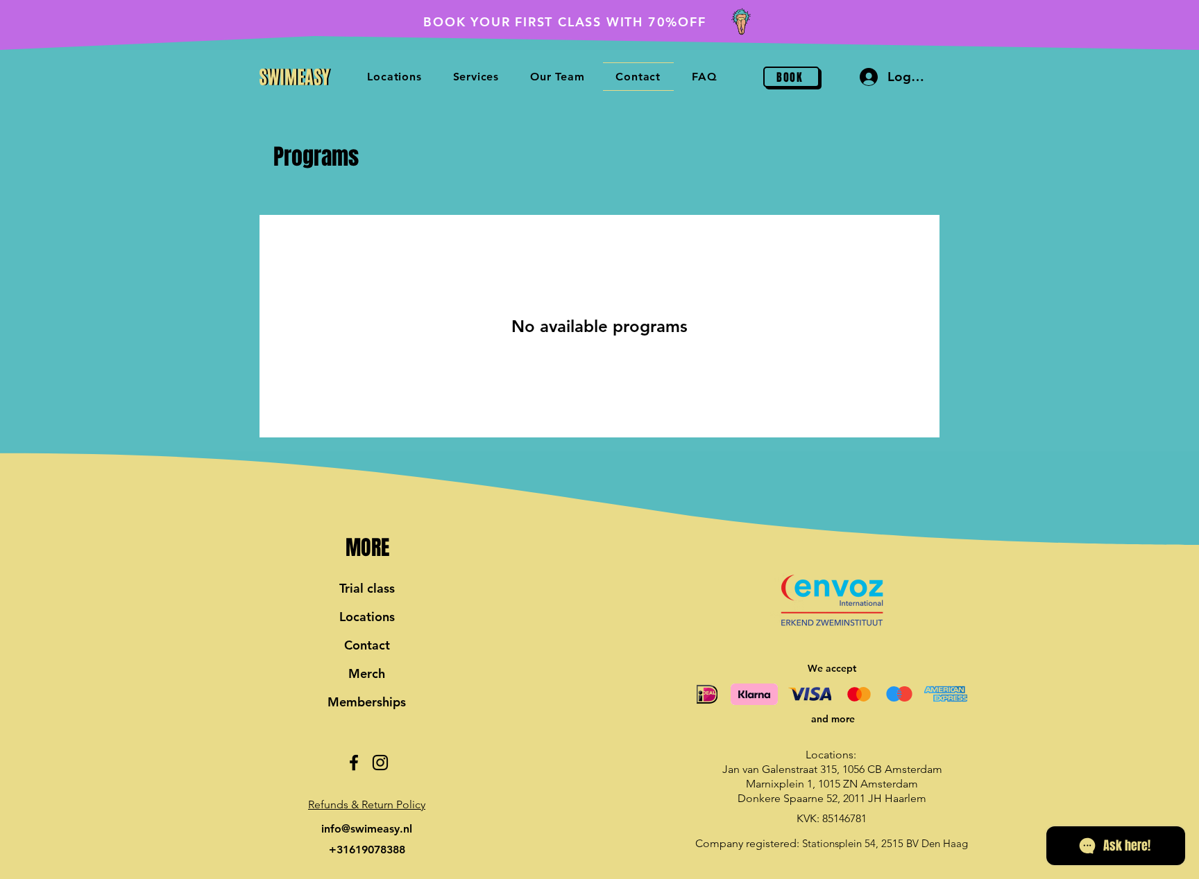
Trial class (367, 588)
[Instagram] (380, 762)
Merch (366, 673)
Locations (367, 617)
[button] (366, 804)
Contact (367, 645)
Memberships (367, 702)
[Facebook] (353, 762)
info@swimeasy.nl (366, 828)
